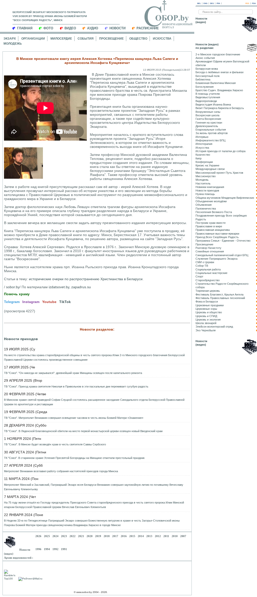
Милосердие (61, 38)
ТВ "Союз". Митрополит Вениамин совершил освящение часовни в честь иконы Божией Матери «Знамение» (73, 417)
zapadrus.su (81, 287)
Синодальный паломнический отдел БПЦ (222, 255)
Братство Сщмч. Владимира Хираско (219, 90)
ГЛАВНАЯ (24, 28)
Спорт (199, 276)
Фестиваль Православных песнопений (220, 298)
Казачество (203, 154)
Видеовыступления (208, 97)
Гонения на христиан (209, 122)
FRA (218, 3)
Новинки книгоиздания (210, 186)
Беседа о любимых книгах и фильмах (220, 72)
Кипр (199, 158)
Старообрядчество (208, 280)
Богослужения (205, 86)
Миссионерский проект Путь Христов (219, 172)
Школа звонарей (206, 323)
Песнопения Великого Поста (214, 212)
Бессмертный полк (208, 75)
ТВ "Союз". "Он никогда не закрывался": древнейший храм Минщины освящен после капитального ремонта (73, 372)
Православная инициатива (213, 229)
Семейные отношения (210, 251)
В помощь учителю (208, 93)
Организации (33, 38)
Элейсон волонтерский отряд (214, 326)
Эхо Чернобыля (206, 330)
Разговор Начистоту (208, 247)
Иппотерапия (204, 143)
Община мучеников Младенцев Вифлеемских (225, 197)
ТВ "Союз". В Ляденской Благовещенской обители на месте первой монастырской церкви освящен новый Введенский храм (83, 431)
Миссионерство (206, 176)
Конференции (204, 161)
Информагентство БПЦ (210, 140)
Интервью (202, 136)
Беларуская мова (207, 68)
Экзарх (10, 38)
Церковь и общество (209, 312)
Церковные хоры (206, 308)
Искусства (162, 38)
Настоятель (203, 183)
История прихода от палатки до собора (220, 151)
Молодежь (13, 43)
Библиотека (203, 79)
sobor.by (13, 287)
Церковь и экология (208, 319)
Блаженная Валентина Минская (216, 82)
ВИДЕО (70, 28)
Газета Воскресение (208, 118)
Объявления (204, 204)
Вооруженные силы (208, 111)
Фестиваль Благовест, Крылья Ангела (219, 294)
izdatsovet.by (59, 287)
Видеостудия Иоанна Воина (213, 104)
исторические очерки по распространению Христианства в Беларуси (86, 279)
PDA (254, 3)
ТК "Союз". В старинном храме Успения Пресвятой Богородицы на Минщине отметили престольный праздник (74, 457)
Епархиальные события (211, 129)
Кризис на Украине (207, 165)
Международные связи (210, 168)
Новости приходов (21, 339)
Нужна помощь (205, 193)
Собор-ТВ (202, 265)
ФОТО (48, 28)
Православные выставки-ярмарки (217, 233)
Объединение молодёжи (211, 201)
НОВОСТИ (117, 28)
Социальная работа (208, 269)
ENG (205, 3)
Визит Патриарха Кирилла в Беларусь (220, 108)
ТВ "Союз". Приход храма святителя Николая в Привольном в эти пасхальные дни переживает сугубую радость (76, 386)
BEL (199, 3)
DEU (212, 3)
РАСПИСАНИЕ (148, 28)
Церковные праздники (210, 305)
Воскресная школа (207, 115)
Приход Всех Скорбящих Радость (217, 237)
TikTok (65, 302)
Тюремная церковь (208, 290)
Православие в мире (209, 226)
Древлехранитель (207, 126)
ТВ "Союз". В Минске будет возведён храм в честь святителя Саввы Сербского (55, 444)
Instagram (30, 302)
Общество (138, 38)
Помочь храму (17, 294)
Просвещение (111, 38)
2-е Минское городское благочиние (218, 54)
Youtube (49, 302)
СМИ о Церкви (205, 262)
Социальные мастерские (211, 272)
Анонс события (205, 57)
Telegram (12, 302)
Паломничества (206, 208)
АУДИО (92, 28)
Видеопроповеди (206, 101)
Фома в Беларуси (207, 301)
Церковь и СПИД (206, 316)
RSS (247, 3)
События (86, 38)
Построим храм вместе (211, 222)
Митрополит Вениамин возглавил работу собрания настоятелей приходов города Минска (61, 471)
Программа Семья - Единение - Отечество (223, 240)
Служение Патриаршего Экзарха (216, 258)
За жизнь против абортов (212, 133)
